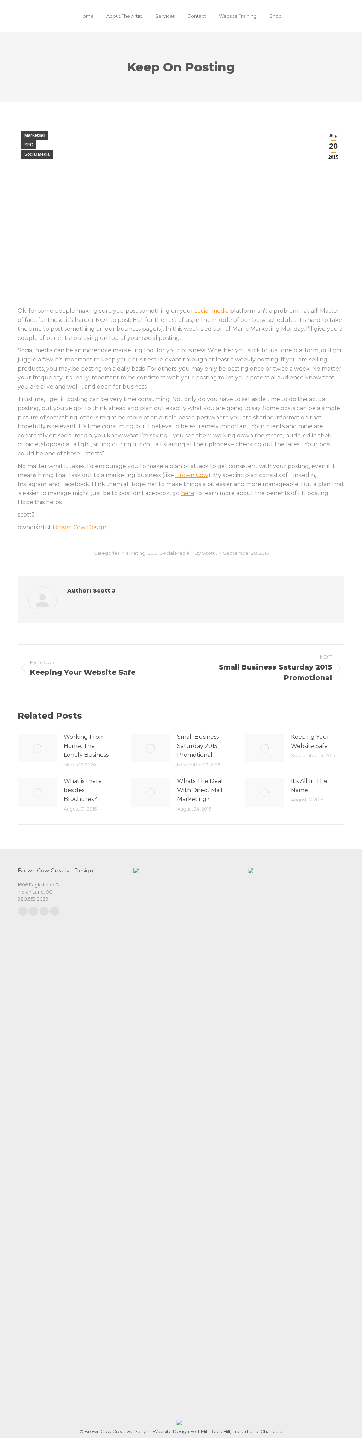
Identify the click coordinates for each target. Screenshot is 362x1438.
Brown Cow (191, 475)
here (187, 493)
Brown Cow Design (79, 527)
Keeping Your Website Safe (310, 741)
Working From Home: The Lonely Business (86, 745)
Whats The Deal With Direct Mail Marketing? (200, 790)
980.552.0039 (33, 899)
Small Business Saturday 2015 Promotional (198, 745)
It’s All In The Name (309, 786)
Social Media (37, 154)
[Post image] (37, 748)
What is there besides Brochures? (83, 790)
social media (212, 310)
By (206, 553)
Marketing (34, 135)
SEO (28, 144)
